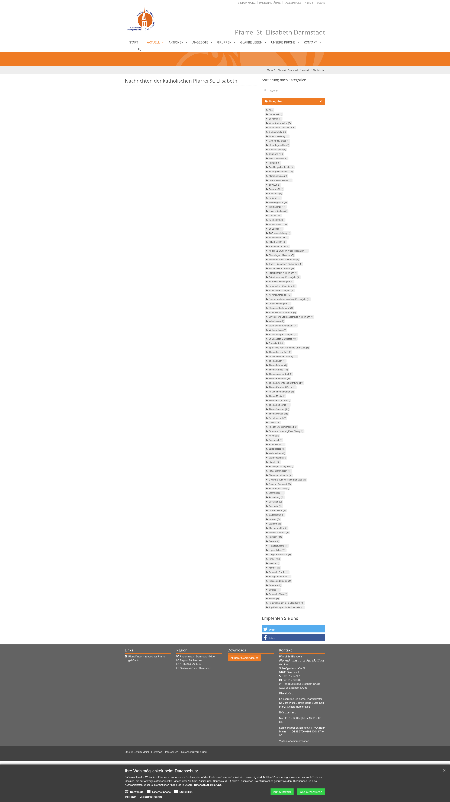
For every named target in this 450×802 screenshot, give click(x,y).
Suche (321, 2)
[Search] (137, 49)
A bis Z (309, 2)
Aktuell (153, 42)
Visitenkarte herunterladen (294, 741)
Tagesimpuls (292, 2)
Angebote (200, 42)
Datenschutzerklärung (194, 752)
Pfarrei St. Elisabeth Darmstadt (282, 70)
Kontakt (310, 42)
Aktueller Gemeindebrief (244, 658)
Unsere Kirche (283, 42)
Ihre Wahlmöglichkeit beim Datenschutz (161, 770)
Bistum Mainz (247, 2)
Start (133, 42)
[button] (293, 628)
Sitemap (158, 752)
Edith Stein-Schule (190, 664)
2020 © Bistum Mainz (137, 752)
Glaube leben (251, 42)
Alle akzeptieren (311, 791)
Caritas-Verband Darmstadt (195, 668)
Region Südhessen (191, 660)
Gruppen (224, 42)
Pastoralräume (270, 2)
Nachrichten (319, 70)
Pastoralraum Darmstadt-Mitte (197, 656)
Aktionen (176, 42)
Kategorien (275, 101)
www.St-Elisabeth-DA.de (293, 687)
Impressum (172, 752)
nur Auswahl (282, 791)
